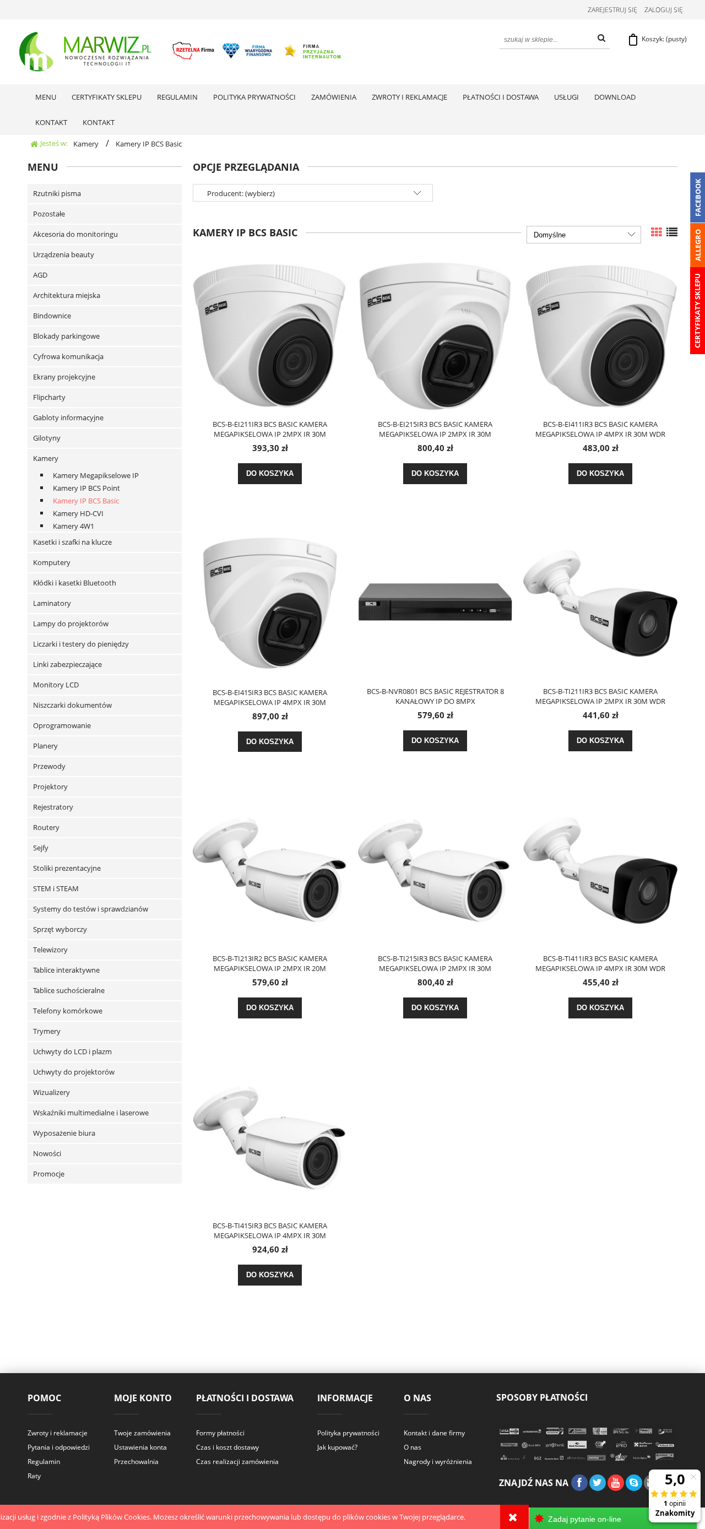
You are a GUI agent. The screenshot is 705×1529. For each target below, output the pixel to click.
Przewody (49, 766)
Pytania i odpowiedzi (59, 1447)
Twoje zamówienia (142, 1433)
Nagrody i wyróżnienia (438, 1461)
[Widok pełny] (671, 232)
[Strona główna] (181, 51)
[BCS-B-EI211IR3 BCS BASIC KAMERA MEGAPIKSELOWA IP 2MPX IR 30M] (270, 335)
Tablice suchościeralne (69, 990)
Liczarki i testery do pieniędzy (81, 644)
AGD (40, 275)
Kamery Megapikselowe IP (96, 475)
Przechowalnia (136, 1461)
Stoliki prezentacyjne (67, 868)
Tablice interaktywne (66, 970)
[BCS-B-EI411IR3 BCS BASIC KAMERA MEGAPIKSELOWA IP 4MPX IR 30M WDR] (600, 335)
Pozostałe (49, 214)
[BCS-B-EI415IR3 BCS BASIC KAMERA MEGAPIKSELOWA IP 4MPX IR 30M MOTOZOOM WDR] (270, 602)
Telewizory (50, 950)
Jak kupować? (337, 1447)
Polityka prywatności (348, 1433)
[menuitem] (46, 97)
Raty (34, 1476)
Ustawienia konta (140, 1447)
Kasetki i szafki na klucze (72, 542)
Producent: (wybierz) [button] (241, 193)
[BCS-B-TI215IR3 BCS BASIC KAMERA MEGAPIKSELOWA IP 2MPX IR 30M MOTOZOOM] (435, 869)
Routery (46, 827)
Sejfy (40, 848)
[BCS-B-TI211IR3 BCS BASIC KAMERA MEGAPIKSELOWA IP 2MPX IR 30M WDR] (600, 602)
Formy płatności (220, 1433)
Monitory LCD (56, 685)
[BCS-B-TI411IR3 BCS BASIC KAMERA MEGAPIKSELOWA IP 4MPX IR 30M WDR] (600, 869)
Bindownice (52, 316)
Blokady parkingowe (66, 336)
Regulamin (44, 1461)
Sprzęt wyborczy (60, 929)
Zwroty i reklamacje (58, 1433)
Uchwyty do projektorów (74, 1072)
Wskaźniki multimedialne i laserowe (91, 1113)
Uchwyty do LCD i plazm (72, 1051)
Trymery (47, 1031)
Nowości (47, 1153)
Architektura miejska (66, 295)
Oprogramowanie (62, 725)
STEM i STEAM (56, 888)
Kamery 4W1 (73, 526)
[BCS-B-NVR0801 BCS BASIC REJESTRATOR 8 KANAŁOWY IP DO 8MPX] (435, 602)
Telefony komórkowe (67, 1011)
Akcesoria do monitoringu (75, 234)
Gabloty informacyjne (68, 417)
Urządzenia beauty (63, 254)
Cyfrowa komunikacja (68, 356)
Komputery (51, 562)
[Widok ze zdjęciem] (656, 232)
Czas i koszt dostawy (227, 1447)
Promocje (48, 1174)
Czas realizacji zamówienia (237, 1461)
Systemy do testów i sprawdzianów (90, 909)
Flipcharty (49, 397)
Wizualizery (51, 1092)
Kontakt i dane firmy (434, 1433)
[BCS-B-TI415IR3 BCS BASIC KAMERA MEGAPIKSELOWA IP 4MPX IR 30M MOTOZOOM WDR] (270, 1136)
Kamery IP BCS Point (86, 488)
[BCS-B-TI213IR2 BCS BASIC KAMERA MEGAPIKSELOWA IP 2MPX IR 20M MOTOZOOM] (270, 869)
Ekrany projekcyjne (64, 377)
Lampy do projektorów (71, 623)
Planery (45, 746)
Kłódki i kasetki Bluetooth (74, 583)
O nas (412, 1447)
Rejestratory (53, 807)
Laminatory (52, 603)
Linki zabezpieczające (67, 664)
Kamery (45, 458)
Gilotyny (47, 438)
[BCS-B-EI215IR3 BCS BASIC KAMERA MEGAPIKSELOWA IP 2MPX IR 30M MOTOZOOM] (435, 335)
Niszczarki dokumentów (72, 705)
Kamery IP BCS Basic (86, 501)
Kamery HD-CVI (78, 513)
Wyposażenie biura (64, 1133)
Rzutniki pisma (57, 193)
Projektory (50, 786)
